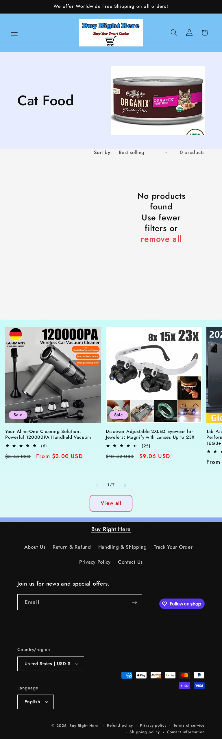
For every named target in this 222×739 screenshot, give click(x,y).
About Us (35, 546)
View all (111, 503)
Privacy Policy (95, 561)
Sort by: (103, 152)
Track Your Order (173, 546)
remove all (161, 239)
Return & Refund (72, 546)
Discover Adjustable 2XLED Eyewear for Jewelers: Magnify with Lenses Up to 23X (150, 434)
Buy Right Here (111, 529)
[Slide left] (97, 485)
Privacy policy (153, 725)
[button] (14, 32)
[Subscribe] (134, 602)
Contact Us (130, 561)
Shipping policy (145, 732)
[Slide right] (125, 485)
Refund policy (120, 725)
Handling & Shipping (122, 546)
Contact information (186, 732)
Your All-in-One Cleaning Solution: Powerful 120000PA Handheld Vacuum (48, 434)
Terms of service (189, 725)
